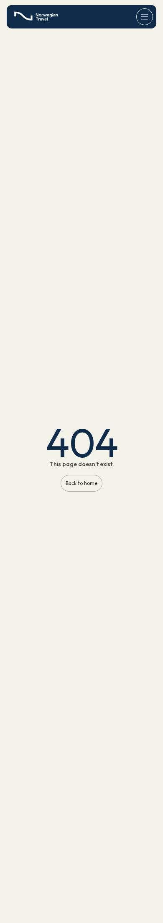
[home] (38, 16)
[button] (144, 16)
